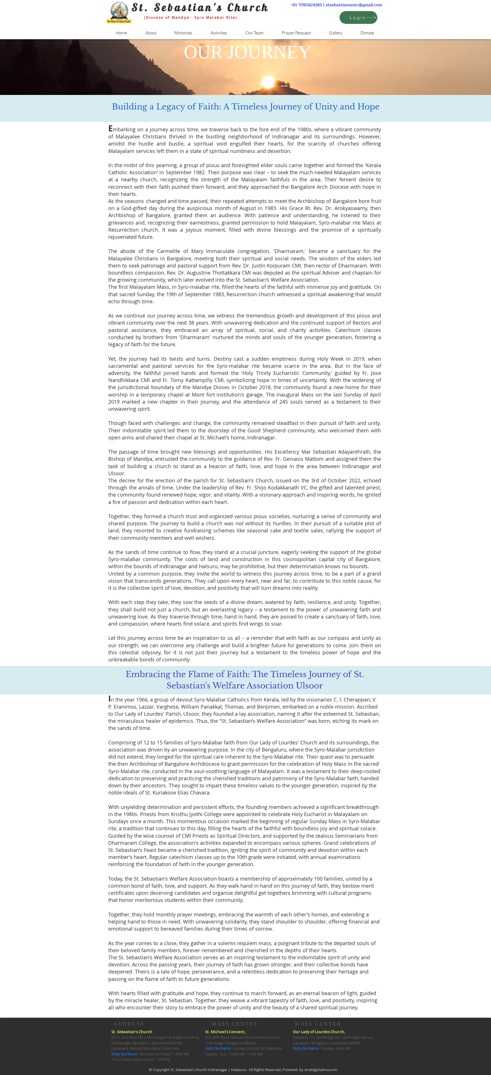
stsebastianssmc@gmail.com (354, 4)
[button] (150, 33)
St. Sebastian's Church (201, 7)
